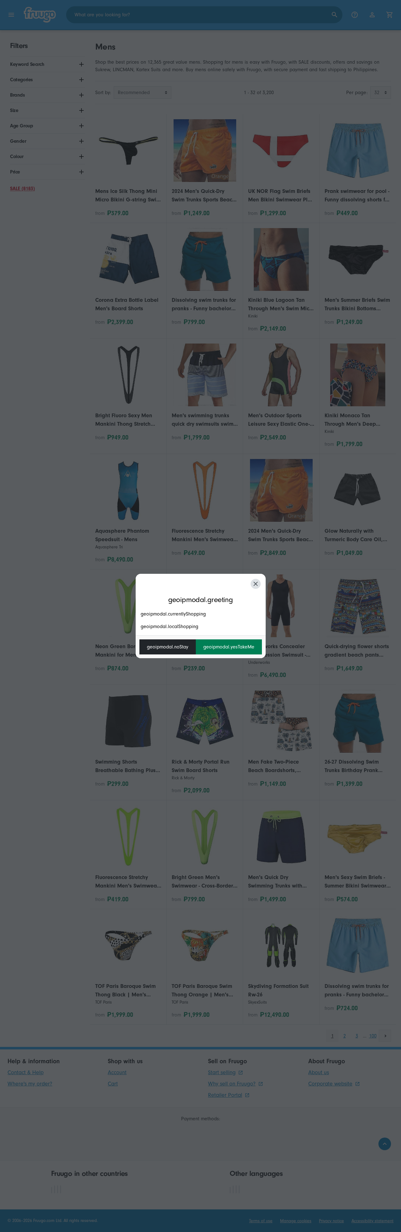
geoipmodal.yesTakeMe (228, 647)
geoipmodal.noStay (167, 647)
